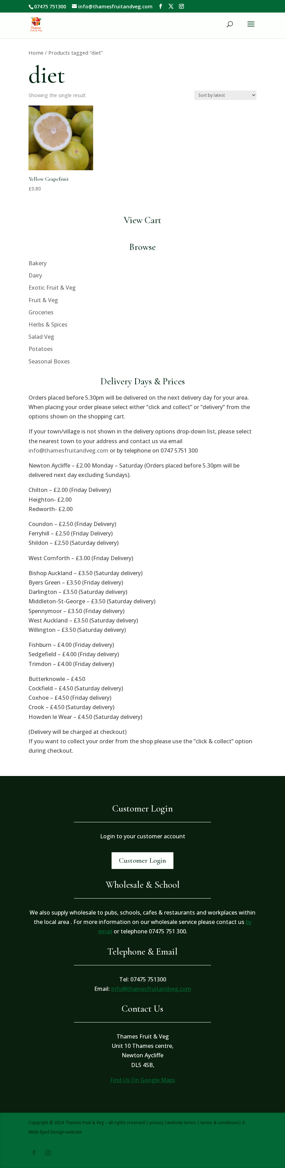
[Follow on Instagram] (48, 1152)
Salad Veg (41, 336)
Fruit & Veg (43, 300)
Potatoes (40, 349)
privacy (156, 1123)
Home (35, 52)
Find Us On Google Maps (142, 1080)
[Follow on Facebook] (34, 1152)
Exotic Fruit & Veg (52, 287)
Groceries (41, 312)
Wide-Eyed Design (46, 1132)
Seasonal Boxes (49, 361)
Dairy (35, 275)
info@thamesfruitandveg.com (68, 450)
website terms (181, 1123)
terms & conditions (220, 1123)
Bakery (37, 263)
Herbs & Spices (47, 324)
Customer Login (142, 860)
